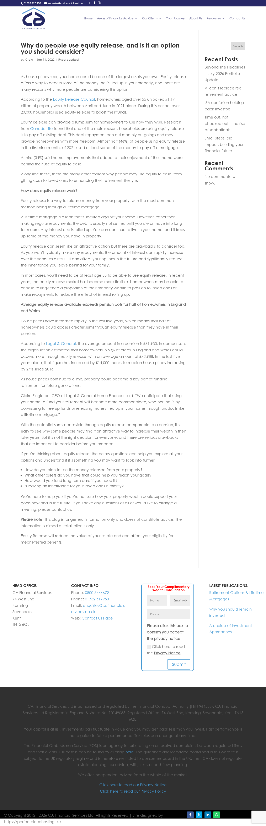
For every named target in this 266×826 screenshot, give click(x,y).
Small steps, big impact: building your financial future (224, 144)
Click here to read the (166, 649)
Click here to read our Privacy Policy (133, 791)
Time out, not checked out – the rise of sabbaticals (225, 123)
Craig (29, 59)
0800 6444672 (97, 592)
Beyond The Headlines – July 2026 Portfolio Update (225, 73)
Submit (179, 664)
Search (238, 46)
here (130, 752)
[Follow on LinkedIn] (207, 814)
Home (88, 18)
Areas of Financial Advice (115, 18)
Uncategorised (68, 59)
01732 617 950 (32, 3)
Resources (214, 18)
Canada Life (41, 128)
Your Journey (175, 18)
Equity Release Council (74, 99)
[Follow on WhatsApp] (216, 814)
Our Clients (150, 18)
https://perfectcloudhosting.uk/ (32, 821)
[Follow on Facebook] (190, 814)
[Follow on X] (199, 814)
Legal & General (61, 343)
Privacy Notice (167, 653)
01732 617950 (97, 599)
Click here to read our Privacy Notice (133, 784)
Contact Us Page (97, 618)
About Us (195, 18)
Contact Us (237, 18)
